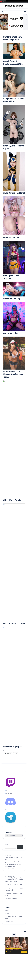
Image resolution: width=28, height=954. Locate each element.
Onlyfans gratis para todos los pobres (13, 917)
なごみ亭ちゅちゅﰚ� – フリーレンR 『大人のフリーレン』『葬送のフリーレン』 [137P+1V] (14, 879)
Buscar (6, 844)
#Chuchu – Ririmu (11, 237)
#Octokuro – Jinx (10, 333)
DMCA (7, 913)
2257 (7, 910)
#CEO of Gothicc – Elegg (14, 623)
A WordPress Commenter (11, 884)
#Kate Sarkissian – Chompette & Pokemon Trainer (13, 374)
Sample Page (9, 921)
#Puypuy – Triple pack (12, 746)
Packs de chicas (14, 5)
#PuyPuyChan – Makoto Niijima (13, 864)
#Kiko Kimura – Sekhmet (14, 193)
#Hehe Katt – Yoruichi (12, 500)
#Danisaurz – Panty (11, 298)
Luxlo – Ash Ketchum (13, 898)
